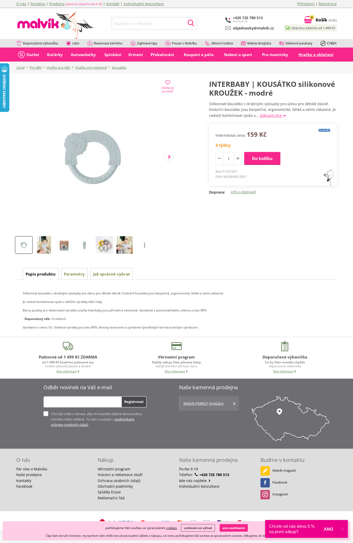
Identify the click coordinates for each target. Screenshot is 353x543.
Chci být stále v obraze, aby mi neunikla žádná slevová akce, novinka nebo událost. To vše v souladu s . (96, 419)
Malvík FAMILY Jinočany (203, 403)
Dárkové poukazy (299, 43)
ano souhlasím (233, 528)
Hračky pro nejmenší (91, 67)
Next (169, 157)
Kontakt (112, 3)
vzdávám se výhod (198, 528)
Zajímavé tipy (147, 43)
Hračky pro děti (58, 67)
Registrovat (134, 401)
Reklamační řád (111, 497)
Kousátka (119, 67)
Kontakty (23, 480)
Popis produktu (41, 274)
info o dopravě (243, 191)
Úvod (20, 67)
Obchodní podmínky (115, 486)
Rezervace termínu (108, 43)
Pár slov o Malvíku (31, 468)
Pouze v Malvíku (184, 43)
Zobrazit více (271, 115)
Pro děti (35, 67)
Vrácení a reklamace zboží (120, 474)
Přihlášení (305, 3)
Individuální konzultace (144, 3)
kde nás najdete (193, 480)
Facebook (24, 486)
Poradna (37, 3)
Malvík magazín (284, 470)
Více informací (66, 371)
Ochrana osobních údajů (119, 480)
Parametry (74, 274)
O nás (21, 3)
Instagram (280, 494)
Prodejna (57, 3)
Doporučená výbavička (40, 43)
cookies (171, 528)
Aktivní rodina (222, 43)
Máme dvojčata (259, 43)
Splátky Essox (109, 492)
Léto (75, 43)
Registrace (328, 3)
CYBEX (332, 43)
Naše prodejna (29, 474)
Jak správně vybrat (111, 274)
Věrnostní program (114, 468)
